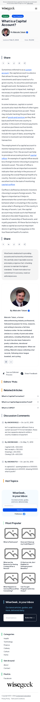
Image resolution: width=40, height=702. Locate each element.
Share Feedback (31, 373)
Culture (6, 651)
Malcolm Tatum (19, 32)
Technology (8, 642)
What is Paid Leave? (10, 542)
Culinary (7, 648)
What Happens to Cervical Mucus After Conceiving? (11, 589)
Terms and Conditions (18, 698)
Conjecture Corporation (23, 696)
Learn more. (30, 3)
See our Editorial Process (12, 373)
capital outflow (8, 184)
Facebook (7, 678)
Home (6, 655)
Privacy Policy (6, 698)
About (6, 665)
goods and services (16, 117)
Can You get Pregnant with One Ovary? (27, 589)
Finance (7, 645)
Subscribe (20, 510)
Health (6, 638)
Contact (7, 668)
